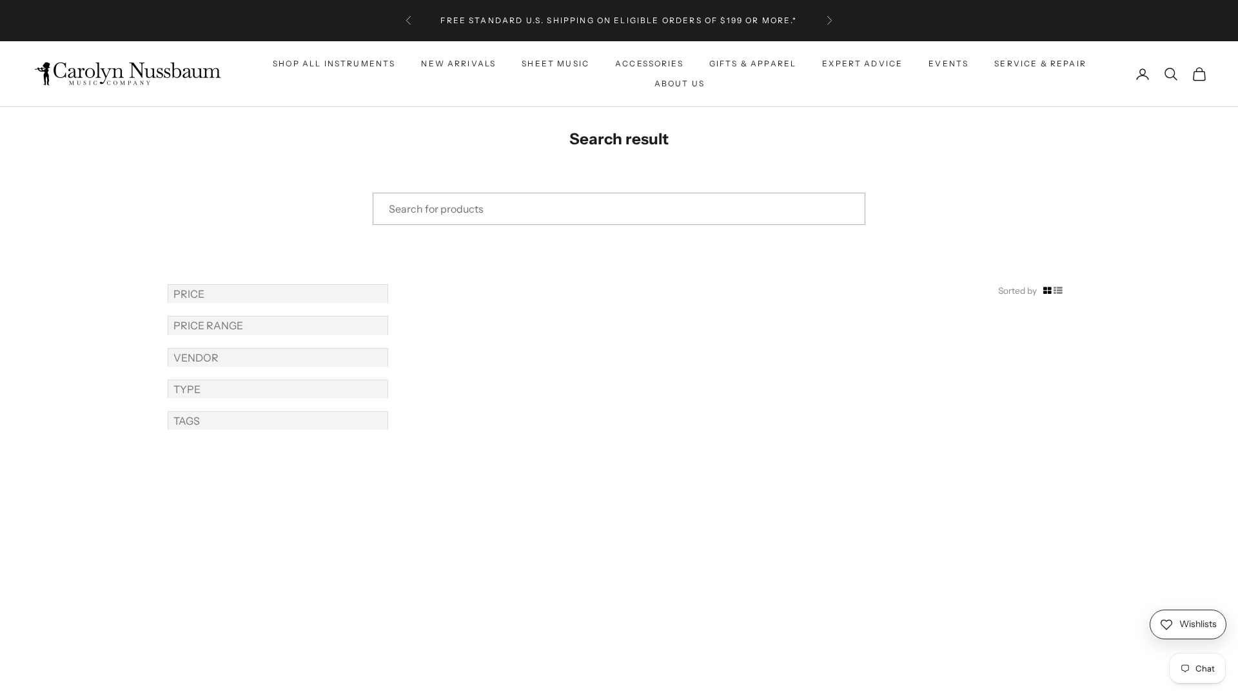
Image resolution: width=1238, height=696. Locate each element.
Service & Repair (1040, 63)
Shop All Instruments (334, 63)
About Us (679, 83)
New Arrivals (458, 63)
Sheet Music (555, 63)
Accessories (649, 63)
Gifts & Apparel (752, 63)
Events (948, 63)
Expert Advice (862, 63)
